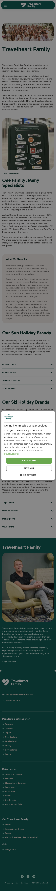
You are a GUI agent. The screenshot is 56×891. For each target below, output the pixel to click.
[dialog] (28, 445)
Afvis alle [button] (29, 468)
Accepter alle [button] (29, 460)
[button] (28, 475)
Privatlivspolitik (11, 453)
